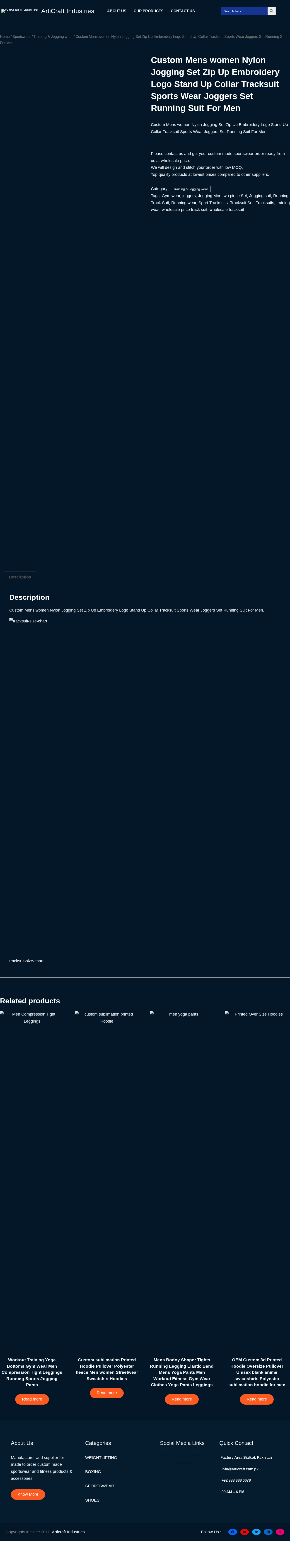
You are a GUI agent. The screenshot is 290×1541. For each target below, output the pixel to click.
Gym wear (171, 196)
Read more (32, 1399)
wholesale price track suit (184, 209)
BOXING (93, 1471)
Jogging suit (260, 196)
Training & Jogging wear (53, 36)
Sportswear (21, 36)
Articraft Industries (68, 1532)
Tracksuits (265, 203)
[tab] (20, 577)
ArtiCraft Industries (67, 11)
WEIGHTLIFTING (101, 1457)
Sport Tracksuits (213, 203)
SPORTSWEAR (99, 1486)
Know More (28, 1494)
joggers (189, 196)
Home (5, 36)
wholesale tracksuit (227, 209)
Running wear (183, 203)
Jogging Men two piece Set (222, 196)
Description (20, 577)
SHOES (92, 1500)
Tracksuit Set (242, 203)
